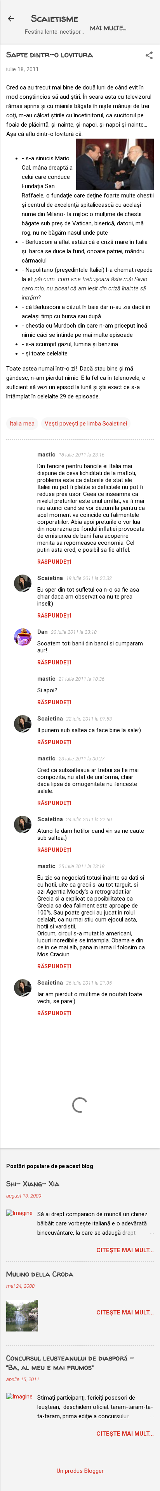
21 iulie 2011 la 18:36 (81, 679)
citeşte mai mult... (125, 1250)
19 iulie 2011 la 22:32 (89, 578)
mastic (46, 454)
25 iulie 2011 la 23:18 (81, 866)
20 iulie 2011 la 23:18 (74, 632)
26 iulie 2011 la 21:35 (89, 983)
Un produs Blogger (80, 1470)
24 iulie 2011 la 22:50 (89, 819)
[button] (149, 56)
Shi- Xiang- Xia (32, 1184)
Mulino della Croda (39, 1274)
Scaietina (50, 578)
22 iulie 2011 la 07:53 (89, 719)
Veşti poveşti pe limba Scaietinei (86, 423)
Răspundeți (54, 562)
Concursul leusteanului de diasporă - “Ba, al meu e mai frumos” (70, 1362)
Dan (42, 631)
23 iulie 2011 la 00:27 (81, 759)
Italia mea (22, 423)
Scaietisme (54, 18)
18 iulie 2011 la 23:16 (81, 455)
